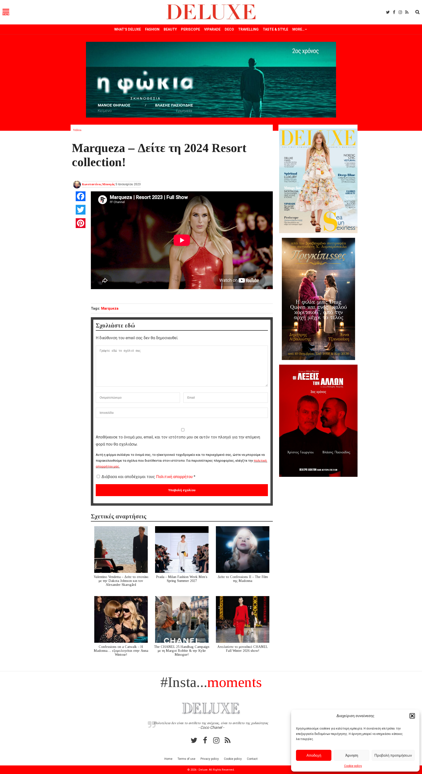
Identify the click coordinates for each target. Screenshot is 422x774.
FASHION (152, 29)
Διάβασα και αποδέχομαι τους (148, 476)
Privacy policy (209, 759)
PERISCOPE (190, 29)
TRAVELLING (248, 29)
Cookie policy (353, 766)
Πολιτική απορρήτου (175, 476)
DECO (229, 29)
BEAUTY (170, 29)
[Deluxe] (211, 18)
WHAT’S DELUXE (127, 29)
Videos (77, 130)
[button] (412, 715)
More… (298, 29)
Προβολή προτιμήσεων (393, 755)
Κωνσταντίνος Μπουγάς (98, 184)
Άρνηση (351, 755)
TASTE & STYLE (275, 29)
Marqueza (109, 308)
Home (168, 759)
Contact (252, 759)
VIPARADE (212, 29)
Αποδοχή (313, 755)
